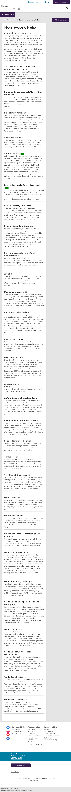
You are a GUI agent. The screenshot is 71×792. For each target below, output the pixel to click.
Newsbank (12, 357)
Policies (30, 742)
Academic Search (17, 33)
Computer (13, 137)
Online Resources (8, 20)
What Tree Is (12, 497)
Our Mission (32, 729)
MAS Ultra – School (17, 312)
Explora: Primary (17, 206)
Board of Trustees (34, 736)
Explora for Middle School (21, 185)
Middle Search (13, 339)
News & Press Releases (32, 739)
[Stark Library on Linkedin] (8, 738)
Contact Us (16, 729)
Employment (16, 733)
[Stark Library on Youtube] (8, 734)
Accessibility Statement (47, 778)
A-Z (60, 20)
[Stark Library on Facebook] (8, 727)
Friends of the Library (51, 736)
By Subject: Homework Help (28, 20)
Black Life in (14, 113)
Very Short (16, 475)
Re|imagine (32, 733)
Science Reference (17, 441)
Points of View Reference (20, 420)
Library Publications (35, 744)
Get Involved (48, 731)
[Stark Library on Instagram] (8, 731)
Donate (46, 729)
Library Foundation (50, 733)
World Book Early (17, 581)
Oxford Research (19, 398)
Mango (13, 292)
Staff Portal (15, 772)
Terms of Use (19, 778)
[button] (34, 2)
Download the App (19, 731)
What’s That (14, 516)
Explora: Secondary (18, 226)
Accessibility (32, 731)
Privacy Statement (31, 778)
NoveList (10, 384)
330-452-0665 (16, 759)
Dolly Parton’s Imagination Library (50, 739)
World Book (15, 552)
